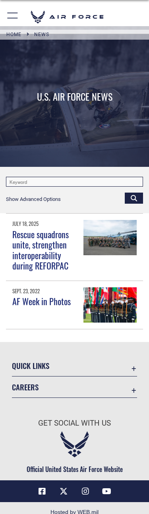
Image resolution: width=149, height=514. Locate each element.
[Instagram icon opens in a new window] (85, 491)
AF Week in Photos (41, 301)
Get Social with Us (74, 423)
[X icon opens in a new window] (64, 491)
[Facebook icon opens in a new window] (42, 491)
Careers (25, 387)
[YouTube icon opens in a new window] (107, 491)
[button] (13, 17)
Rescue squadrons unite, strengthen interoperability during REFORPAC (40, 250)
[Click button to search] (134, 198)
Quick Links (30, 365)
